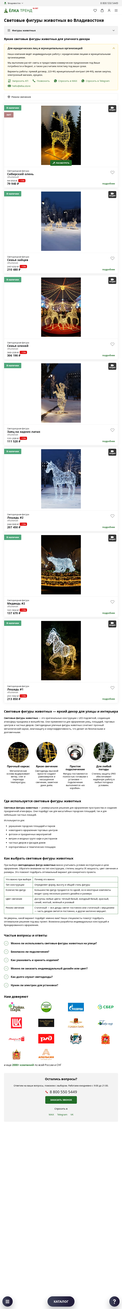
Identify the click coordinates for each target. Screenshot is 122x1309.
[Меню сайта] (116, 10)
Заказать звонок (61, 1099)
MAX (51, 1114)
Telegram (62, 1114)
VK (72, 1114)
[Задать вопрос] (114, 1301)
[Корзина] (102, 10)
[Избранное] (95, 10)
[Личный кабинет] (109, 10)
